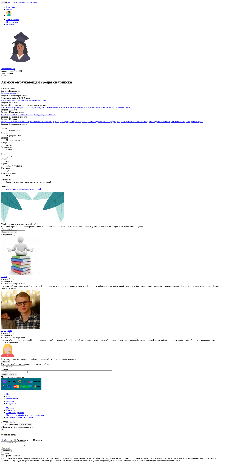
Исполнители (12, 22)
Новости (10, 394)
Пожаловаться (23, 440)
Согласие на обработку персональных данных (26, 415)
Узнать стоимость (9, 232)
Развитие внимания (10, 93)
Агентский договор (15, 412)
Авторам (10, 401)
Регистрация (12, 7)
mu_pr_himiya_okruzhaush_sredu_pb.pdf (23, 189)
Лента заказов (12, 19)
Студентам (11, 403)
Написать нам (25, 424)
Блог (8, 396)
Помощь (10, 24)
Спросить (8, 440)
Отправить (6, 451)
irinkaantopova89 (8, 68)
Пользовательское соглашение (19, 417)
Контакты (10, 410)
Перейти (5, 362)
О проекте (10, 408)
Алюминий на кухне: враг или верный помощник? (24, 100)
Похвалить (38, 440)
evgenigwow (6, 330)
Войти (9, 9)
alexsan (4, 276)
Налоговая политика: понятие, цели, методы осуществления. (28, 114)
